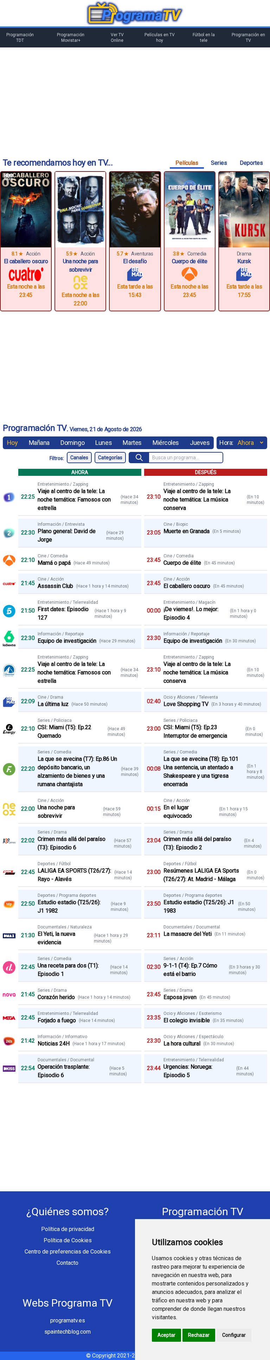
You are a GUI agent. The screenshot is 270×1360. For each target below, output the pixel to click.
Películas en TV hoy (159, 37)
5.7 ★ (122, 254)
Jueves (200, 442)
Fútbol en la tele (204, 37)
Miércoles (166, 442)
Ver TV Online (117, 37)
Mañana (39, 442)
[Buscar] (139, 457)
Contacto (67, 1262)
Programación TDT (20, 37)
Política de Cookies (68, 1240)
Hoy (12, 442)
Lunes (103, 442)
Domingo (72, 442)
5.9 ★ (72, 254)
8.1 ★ (17, 254)
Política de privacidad (67, 1229)
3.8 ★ (179, 254)
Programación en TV (248, 37)
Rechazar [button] (199, 1335)
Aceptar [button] (166, 1335)
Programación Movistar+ (70, 37)
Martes (132, 442)
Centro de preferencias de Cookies (68, 1251)
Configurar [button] (234, 1335)
